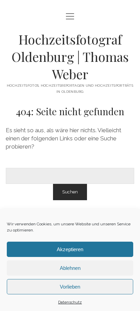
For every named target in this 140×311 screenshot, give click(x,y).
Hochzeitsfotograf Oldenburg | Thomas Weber (70, 57)
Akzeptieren (70, 249)
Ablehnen (70, 268)
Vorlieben (70, 287)
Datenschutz (70, 302)
